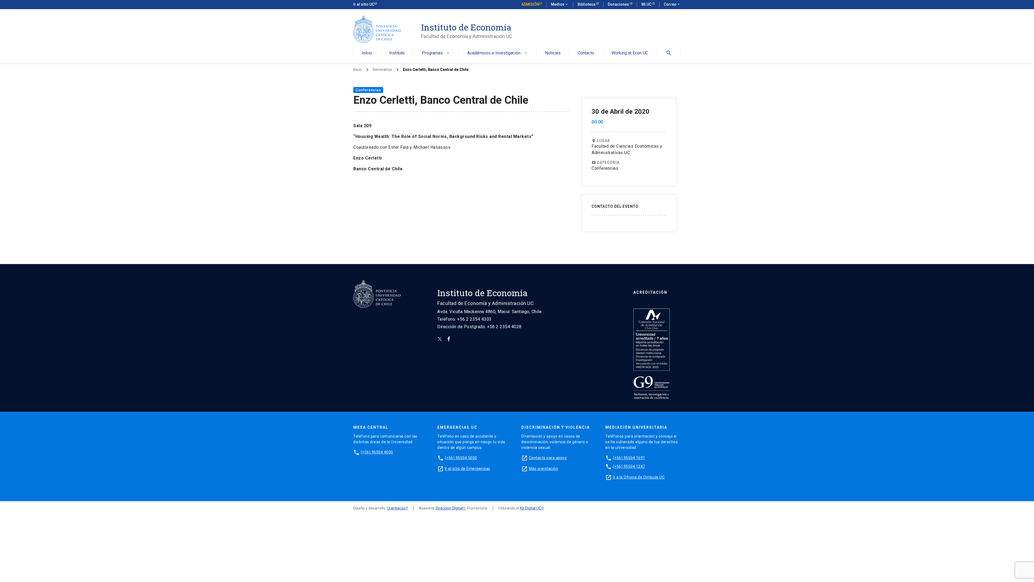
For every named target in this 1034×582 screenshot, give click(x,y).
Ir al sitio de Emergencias (467, 468)
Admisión (530, 4)
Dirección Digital (449, 508)
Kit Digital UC (530, 508)
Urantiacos (396, 508)
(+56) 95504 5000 (461, 458)
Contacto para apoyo (548, 458)
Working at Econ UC (630, 53)
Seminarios (382, 69)
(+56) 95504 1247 (629, 466)
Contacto (586, 53)
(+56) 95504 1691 (629, 458)
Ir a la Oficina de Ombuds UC (639, 477)
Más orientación (543, 468)
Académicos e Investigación (497, 53)
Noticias (553, 53)
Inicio (367, 53)
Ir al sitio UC (363, 4)
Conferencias (368, 90)
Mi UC (646, 4)
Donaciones (619, 4)
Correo (672, 4)
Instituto (397, 53)
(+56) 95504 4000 (377, 452)
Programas (436, 53)
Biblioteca (587, 4)
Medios (560, 4)
